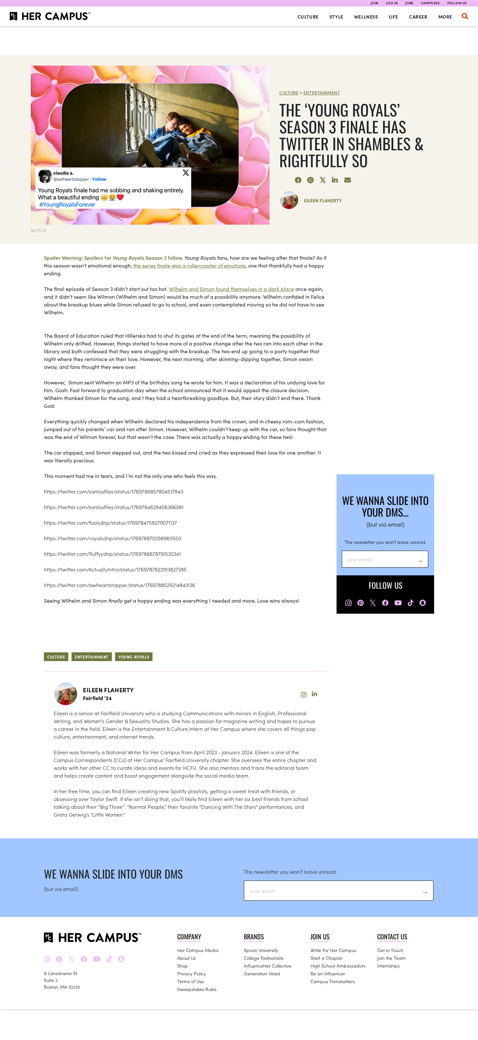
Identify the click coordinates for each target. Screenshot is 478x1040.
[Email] (347, 180)
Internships (388, 965)
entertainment (92, 656)
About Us (186, 958)
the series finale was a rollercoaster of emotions (189, 265)
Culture (308, 16)
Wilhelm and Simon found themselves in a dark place (231, 288)
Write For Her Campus (333, 950)
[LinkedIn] (335, 180)
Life (393, 16)
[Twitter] (323, 180)
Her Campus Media (198, 950)
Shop (182, 965)
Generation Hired (262, 973)
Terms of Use (190, 981)
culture (56, 656)
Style (336, 16)
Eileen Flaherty (323, 200)
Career (418, 16)
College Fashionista (264, 958)
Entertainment (321, 92)
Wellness (366, 16)
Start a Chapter (327, 958)
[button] (465, 16)
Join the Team (391, 958)
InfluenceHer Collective (267, 965)
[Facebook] (298, 180)
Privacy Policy (191, 973)
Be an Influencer (328, 973)
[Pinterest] (310, 180)
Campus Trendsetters (333, 981)
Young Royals (133, 656)
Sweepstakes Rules (197, 989)
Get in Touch (390, 950)
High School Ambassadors (338, 965)
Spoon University (261, 950)
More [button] (445, 16)
